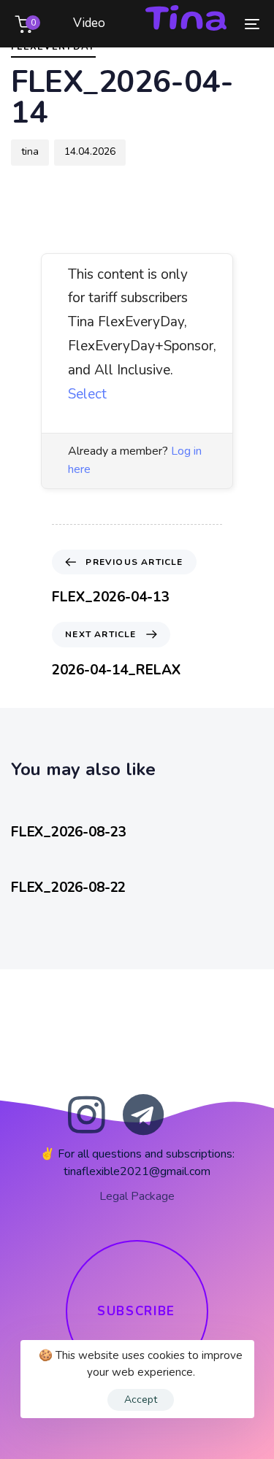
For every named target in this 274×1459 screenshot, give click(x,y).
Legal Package (137, 1196)
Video (89, 23)
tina (30, 151)
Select (87, 394)
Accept (140, 1399)
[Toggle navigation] (218, 23)
